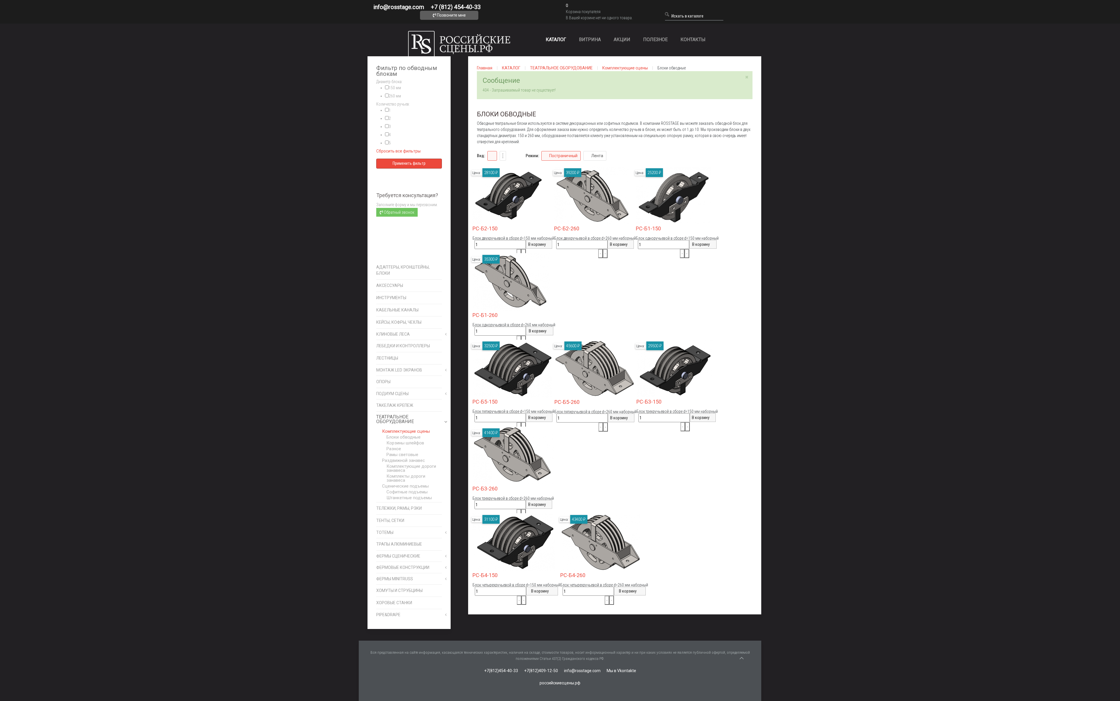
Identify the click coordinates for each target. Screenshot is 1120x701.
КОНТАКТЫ (693, 39)
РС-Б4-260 (572, 575)
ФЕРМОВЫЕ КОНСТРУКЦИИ (402, 567)
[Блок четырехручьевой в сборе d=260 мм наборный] (600, 541)
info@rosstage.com (398, 6)
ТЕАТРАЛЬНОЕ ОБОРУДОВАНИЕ (395, 419)
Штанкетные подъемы (409, 497)
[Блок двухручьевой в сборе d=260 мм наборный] (592, 195)
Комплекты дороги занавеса (405, 478)
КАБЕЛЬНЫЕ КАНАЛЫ (397, 310)
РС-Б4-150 (485, 575)
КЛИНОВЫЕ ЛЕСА (393, 334)
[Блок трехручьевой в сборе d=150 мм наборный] (674, 368)
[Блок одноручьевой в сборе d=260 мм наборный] (511, 281)
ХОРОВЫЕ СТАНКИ (394, 602)
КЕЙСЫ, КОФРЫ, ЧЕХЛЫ (398, 322)
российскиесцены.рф (560, 683)
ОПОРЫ (383, 381)
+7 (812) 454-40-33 (456, 6)
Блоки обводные (403, 437)
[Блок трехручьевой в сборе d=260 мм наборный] (513, 455)
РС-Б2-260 (566, 228)
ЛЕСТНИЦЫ (387, 358)
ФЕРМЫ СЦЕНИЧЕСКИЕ (398, 556)
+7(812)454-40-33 (501, 670)
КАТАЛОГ (556, 39)
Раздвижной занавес (403, 460)
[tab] (409, 82)
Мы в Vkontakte (621, 670)
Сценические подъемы (405, 486)
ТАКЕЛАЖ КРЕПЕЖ (394, 405)
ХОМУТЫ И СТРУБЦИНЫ (399, 590)
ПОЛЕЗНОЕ (655, 39)
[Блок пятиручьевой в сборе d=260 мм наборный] (594, 368)
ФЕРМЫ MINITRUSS (394, 578)
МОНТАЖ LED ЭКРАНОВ (399, 370)
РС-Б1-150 (648, 228)
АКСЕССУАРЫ (389, 285)
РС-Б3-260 (485, 489)
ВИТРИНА (590, 39)
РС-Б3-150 (649, 402)
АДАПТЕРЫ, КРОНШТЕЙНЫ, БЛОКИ (403, 270)
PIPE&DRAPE (388, 614)
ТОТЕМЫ (384, 532)
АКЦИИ (622, 39)
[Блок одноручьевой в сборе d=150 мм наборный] (673, 195)
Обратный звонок (398, 212)
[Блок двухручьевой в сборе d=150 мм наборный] (509, 195)
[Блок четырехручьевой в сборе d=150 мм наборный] (514, 541)
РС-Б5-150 (485, 402)
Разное (393, 448)
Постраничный (563, 155)
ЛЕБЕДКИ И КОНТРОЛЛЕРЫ (403, 346)
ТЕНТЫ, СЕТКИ (390, 520)
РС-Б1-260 (485, 315)
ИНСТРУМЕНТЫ (391, 297)
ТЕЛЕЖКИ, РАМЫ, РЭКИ (399, 508)
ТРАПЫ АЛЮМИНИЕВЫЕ (399, 544)
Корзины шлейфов (405, 443)
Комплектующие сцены (406, 431)
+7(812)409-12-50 (541, 670)
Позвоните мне (451, 15)
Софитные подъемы (407, 492)
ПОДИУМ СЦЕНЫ (392, 393)
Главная (484, 68)
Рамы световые (402, 454)
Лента (597, 155)
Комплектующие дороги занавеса (411, 468)
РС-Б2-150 (485, 228)
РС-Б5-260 (567, 402)
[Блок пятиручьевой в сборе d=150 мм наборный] (512, 368)
